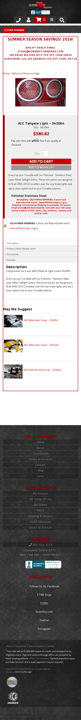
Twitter (44, 620)
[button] (62, 20)
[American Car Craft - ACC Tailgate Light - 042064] (40, 92)
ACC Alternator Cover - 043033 (41, 345)
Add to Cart (41, 161)
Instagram (44, 628)
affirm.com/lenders (39, 658)
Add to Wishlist (41, 167)
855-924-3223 (42, 544)
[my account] (28, 20)
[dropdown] (52, 20)
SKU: (36, 127)
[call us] (18, 20)
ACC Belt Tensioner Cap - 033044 (42, 370)
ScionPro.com (44, 611)
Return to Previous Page (26, 73)
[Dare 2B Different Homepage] (40, 6)
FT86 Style (43, 594)
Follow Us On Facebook (44, 586)
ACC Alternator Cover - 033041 (41, 320)
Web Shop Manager (23, 671)
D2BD (44, 603)
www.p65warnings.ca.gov (24, 228)
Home (6, 73)
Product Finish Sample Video (21, 248)
